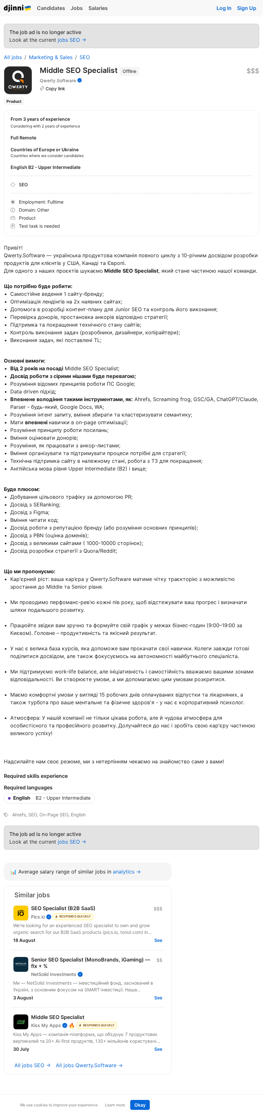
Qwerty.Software (58, 80)
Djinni (17, 8)
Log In (224, 8)
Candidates (51, 8)
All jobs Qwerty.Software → (89, 1065)
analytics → (127, 871)
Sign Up (246, 8)
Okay (140, 1105)
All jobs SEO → (32, 1065)
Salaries (98, 8)
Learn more (115, 1104)
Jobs (77, 8)
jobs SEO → (72, 40)
